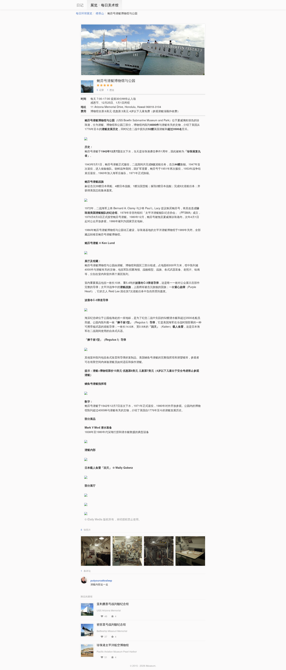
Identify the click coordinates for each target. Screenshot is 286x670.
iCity (64, 5)
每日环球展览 (84, 13)
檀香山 (100, 13)
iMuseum (150, 665)
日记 (79, 4)
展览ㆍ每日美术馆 (104, 4)
